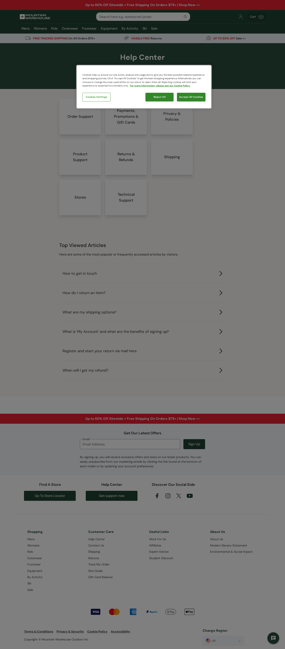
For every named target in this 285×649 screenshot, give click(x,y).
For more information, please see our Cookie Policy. (160, 85)
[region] (144, 87)
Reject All (160, 97)
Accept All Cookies (191, 97)
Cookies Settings (96, 97)
